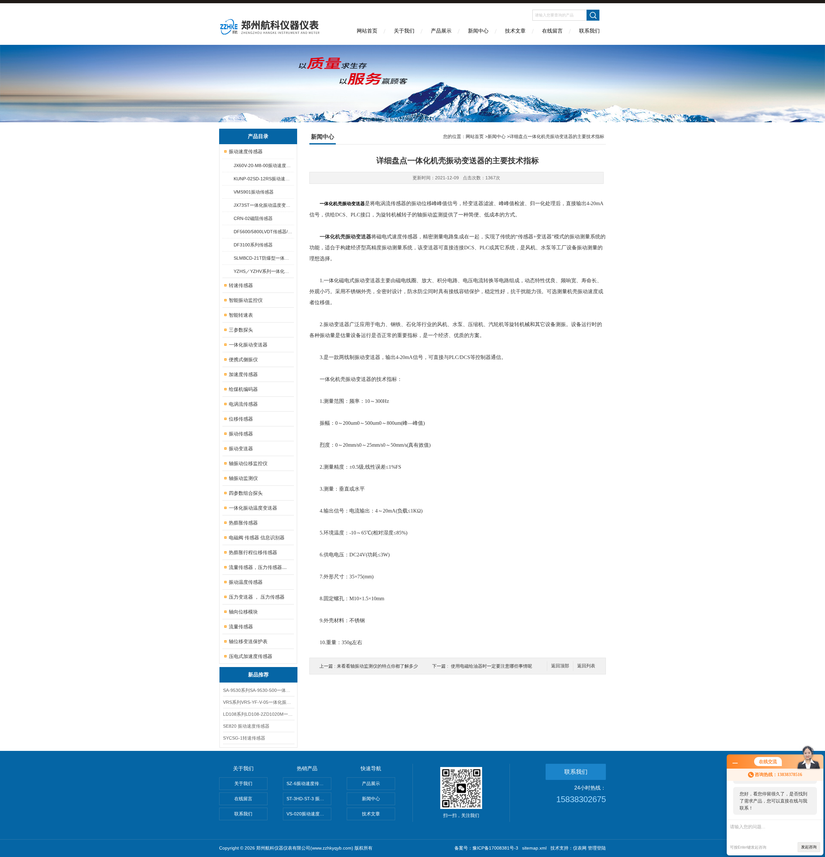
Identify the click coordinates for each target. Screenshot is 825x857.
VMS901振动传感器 (254, 191)
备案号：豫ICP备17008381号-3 (486, 848)
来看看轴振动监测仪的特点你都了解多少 (377, 666)
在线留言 (552, 31)
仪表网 (580, 848)
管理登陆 (597, 848)
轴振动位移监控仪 (248, 463)
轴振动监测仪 (243, 478)
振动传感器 (241, 433)
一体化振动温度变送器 (253, 508)
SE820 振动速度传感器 (246, 726)
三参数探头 (241, 330)
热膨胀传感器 (243, 522)
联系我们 (589, 31)
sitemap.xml (534, 848)
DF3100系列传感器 (253, 244)
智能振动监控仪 (246, 300)
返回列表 (586, 665)
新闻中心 (478, 31)
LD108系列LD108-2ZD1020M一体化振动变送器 (258, 714)
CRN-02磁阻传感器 (253, 218)
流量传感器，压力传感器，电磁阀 (258, 567)
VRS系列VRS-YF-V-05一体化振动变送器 (258, 702)
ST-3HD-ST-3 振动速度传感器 (308, 798)
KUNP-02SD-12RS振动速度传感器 (263, 178)
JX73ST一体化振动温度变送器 (263, 205)
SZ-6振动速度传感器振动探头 (308, 783)
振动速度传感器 (246, 151)
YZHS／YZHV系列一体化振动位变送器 (263, 271)
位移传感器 (241, 419)
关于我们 (404, 31)
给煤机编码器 (243, 389)
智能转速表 (241, 315)
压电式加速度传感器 (250, 656)
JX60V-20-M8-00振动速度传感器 (263, 165)
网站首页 (367, 31)
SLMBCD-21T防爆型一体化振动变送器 (263, 258)
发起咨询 (809, 847)
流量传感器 (241, 626)
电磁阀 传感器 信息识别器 (257, 537)
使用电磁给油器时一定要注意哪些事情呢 (491, 666)
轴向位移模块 (243, 611)
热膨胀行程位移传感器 (253, 552)
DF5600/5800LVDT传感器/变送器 (263, 231)
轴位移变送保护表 (248, 641)
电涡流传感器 (243, 404)
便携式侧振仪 (243, 359)
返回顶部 (560, 665)
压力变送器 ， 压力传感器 (257, 597)
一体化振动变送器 (248, 344)
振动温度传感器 (246, 582)
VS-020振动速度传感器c (308, 813)
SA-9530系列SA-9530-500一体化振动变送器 (258, 690)
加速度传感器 (243, 374)
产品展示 (441, 31)
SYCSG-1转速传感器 (244, 738)
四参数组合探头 (246, 493)
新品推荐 (258, 674)
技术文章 (515, 31)
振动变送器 (241, 448)
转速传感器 (241, 285)
